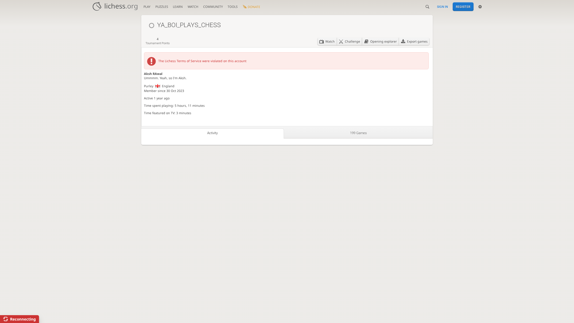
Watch (193, 6)
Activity (212, 133)
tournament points (158, 41)
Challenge (352, 41)
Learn (178, 6)
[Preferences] (480, 6)
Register (463, 7)
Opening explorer (383, 41)
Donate (254, 7)
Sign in (442, 7)
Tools (233, 6)
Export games (417, 41)
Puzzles (161, 6)
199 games (358, 133)
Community (213, 6)
